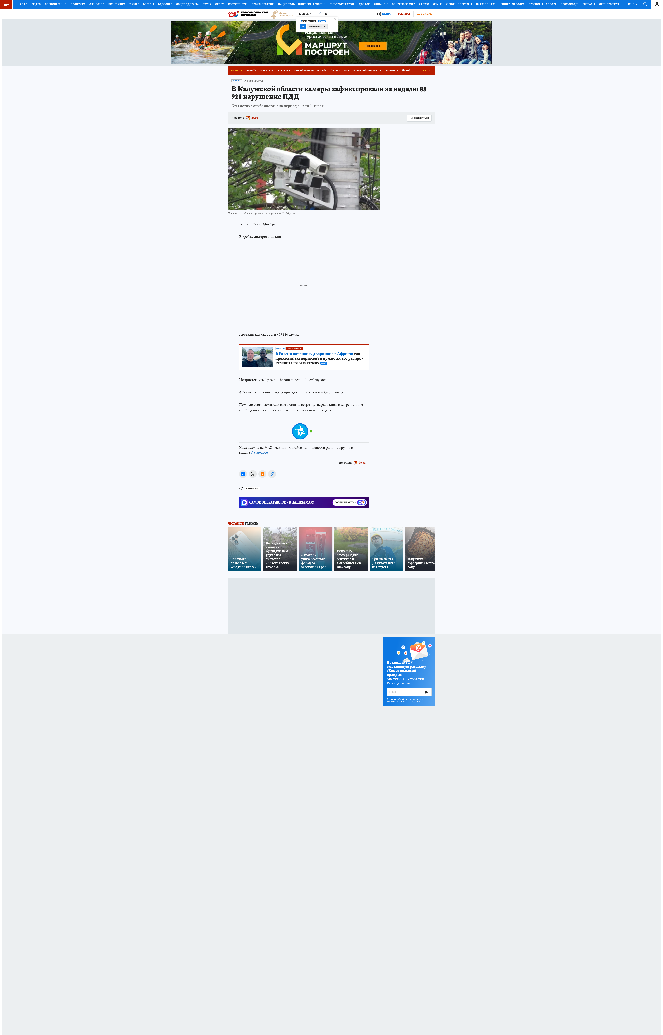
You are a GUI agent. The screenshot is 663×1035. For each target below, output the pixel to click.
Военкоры (284, 70)
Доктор (364, 4)
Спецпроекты (609, 4)
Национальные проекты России (301, 4)
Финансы (381, 4)
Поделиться (421, 118)
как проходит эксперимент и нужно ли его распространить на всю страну (319, 358)
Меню (6, 4)
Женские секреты (459, 4)
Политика (77, 4)
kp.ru (254, 118)
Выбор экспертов (342, 4)
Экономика (116, 4)
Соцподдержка (187, 4)
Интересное (252, 488)
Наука (207, 4)
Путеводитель (486, 4)
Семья (437, 4)
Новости (251, 70)
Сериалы (588, 4)
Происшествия (262, 4)
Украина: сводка (304, 70)
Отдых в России (340, 70)
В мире (134, 4)
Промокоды (569, 4)
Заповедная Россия (365, 70)
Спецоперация (55, 4)
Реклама (404, 13)
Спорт (219, 4)
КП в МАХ (322, 70)
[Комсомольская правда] (248, 13)
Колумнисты (237, 4)
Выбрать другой (317, 26)
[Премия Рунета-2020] (281, 14)
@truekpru (259, 452)
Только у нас (267, 70)
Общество (96, 4)
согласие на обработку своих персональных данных (405, 700)
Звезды (148, 4)
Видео (36, 4)
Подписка (424, 13)
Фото (23, 4)
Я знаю (424, 4)
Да (303, 26)
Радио (386, 13)
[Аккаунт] (657, 4)
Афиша (406, 70)
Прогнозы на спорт (542, 4)
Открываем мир (403, 4)
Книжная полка (512, 4)
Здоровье (165, 4)
